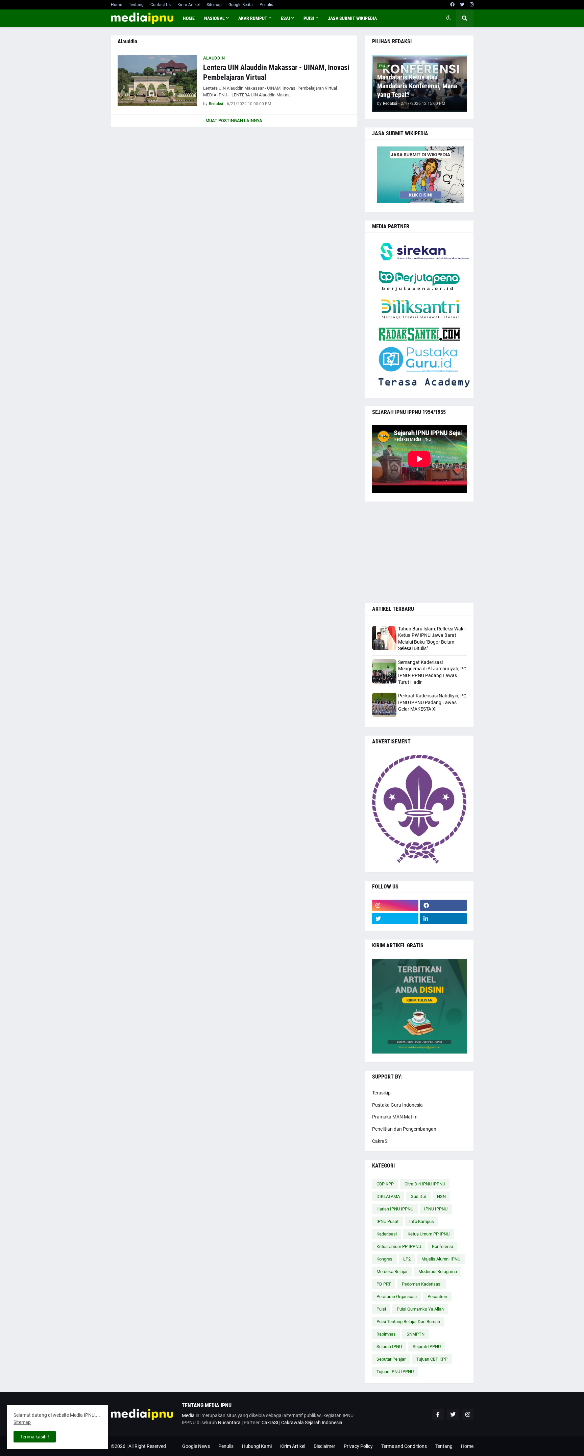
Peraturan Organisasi (396, 1296)
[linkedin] (443, 918)
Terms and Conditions (404, 1446)
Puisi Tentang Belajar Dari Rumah (408, 1321)
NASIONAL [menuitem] (214, 18)
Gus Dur (418, 1196)
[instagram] (471, 4)
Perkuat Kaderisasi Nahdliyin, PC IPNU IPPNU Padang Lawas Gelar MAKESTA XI (432, 702)
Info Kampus (421, 1221)
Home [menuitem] (189, 18)
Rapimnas (386, 1334)
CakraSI (380, 1141)
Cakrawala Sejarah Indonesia (311, 1422)
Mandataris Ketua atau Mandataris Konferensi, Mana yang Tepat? (417, 86)
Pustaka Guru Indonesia (397, 1105)
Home (116, 4)
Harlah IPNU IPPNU (394, 1208)
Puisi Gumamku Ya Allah (420, 1309)
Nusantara (229, 1422)
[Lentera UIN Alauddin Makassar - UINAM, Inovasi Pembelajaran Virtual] (157, 80)
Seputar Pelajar (391, 1359)
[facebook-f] (438, 1414)
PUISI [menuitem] (308, 18)
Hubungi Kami (257, 1446)
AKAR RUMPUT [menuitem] (252, 18)
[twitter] (462, 4)
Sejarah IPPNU (427, 1346)
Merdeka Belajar (392, 1271)
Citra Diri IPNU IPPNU (425, 1183)
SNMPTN (415, 1334)
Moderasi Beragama (437, 1271)
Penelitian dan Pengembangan (404, 1129)
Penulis (266, 4)
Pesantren (437, 1296)
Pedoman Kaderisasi (421, 1284)
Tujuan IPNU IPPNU (395, 1371)
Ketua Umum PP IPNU (428, 1234)
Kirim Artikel (188, 4)
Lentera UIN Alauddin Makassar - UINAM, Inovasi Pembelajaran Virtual (276, 72)
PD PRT (383, 1284)
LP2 (407, 1259)
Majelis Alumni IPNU (440, 1259)
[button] (448, 18)
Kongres (384, 1259)
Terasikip (381, 1092)
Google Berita (240, 4)
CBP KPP (385, 1183)
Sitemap (214, 4)
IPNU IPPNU (435, 1208)
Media (188, 1415)
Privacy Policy (358, 1446)
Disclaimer (324, 1446)
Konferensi (442, 1246)
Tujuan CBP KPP (431, 1359)
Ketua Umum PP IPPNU (398, 1246)
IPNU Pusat (387, 1221)
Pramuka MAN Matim (394, 1116)
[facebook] (452, 4)
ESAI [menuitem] (285, 18)
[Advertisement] (419, 552)
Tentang (136, 4)
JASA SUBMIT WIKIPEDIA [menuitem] (352, 18)
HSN (441, 1196)
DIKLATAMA (388, 1196)
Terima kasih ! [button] (34, 1436)
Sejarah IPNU (389, 1346)
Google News (196, 1446)
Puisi (381, 1309)
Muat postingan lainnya (233, 120)
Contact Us (160, 4)
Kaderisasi (386, 1234)
